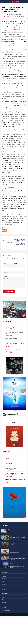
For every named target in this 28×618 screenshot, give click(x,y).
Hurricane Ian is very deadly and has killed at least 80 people (15, 350)
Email (16, 263)
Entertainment (12, 543)
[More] (5, 230)
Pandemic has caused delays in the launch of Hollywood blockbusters (14, 344)
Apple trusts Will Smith (10, 327)
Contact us (4, 599)
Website (5, 269)
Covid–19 (4, 578)
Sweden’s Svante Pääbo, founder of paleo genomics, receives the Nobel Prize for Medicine (17, 566)
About (3, 597)
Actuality (11, 14)
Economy (15, 14)
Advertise (4, 602)
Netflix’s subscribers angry (11, 338)
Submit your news (6, 605)
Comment (5, 276)
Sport (3, 581)
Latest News (4, 607)
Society (3, 589)
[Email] (3, 230)
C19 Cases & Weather (7, 610)
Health (19, 14)
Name (5, 263)
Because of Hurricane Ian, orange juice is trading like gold (14, 333)
